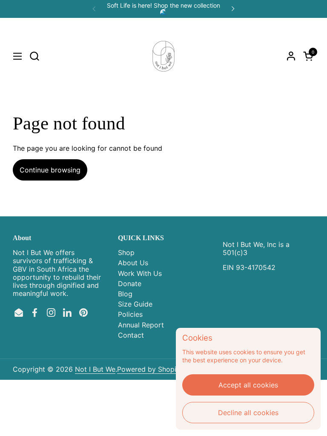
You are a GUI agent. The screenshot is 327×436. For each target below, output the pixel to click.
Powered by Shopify (150, 369)
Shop (126, 252)
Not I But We (95, 369)
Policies (130, 314)
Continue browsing (50, 170)
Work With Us (140, 273)
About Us (133, 262)
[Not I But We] (163, 56)
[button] (34, 56)
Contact (131, 335)
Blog (125, 294)
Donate (129, 283)
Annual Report (141, 325)
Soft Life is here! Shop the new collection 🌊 (163, 8)
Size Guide (135, 304)
